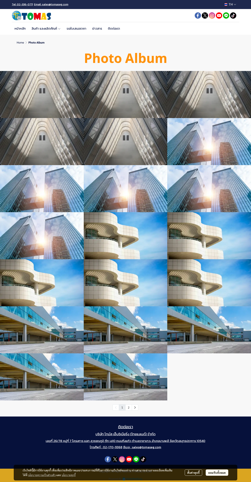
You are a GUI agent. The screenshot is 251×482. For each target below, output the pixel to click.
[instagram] (212, 15)
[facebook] (198, 15)
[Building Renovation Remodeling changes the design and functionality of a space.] (42, 94)
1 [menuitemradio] (122, 407)
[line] (226, 15)
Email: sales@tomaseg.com (51, 4)
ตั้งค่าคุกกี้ (193, 472)
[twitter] (205, 15)
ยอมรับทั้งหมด (217, 472)
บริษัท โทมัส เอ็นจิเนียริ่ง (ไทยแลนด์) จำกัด (125, 434)
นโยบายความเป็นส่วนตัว (42, 475)
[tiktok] (233, 15)
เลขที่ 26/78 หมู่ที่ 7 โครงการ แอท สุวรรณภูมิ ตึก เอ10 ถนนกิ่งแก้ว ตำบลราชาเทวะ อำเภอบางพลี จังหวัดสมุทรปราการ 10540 (125, 440)
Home (20, 42)
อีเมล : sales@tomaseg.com (142, 447)
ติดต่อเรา (125, 427)
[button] (230, 4)
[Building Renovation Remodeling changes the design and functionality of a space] (125, 235)
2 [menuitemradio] (128, 407)
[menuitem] (135, 407)
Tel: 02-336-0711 (22, 4)
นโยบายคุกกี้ (69, 475)
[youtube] (219, 15)
